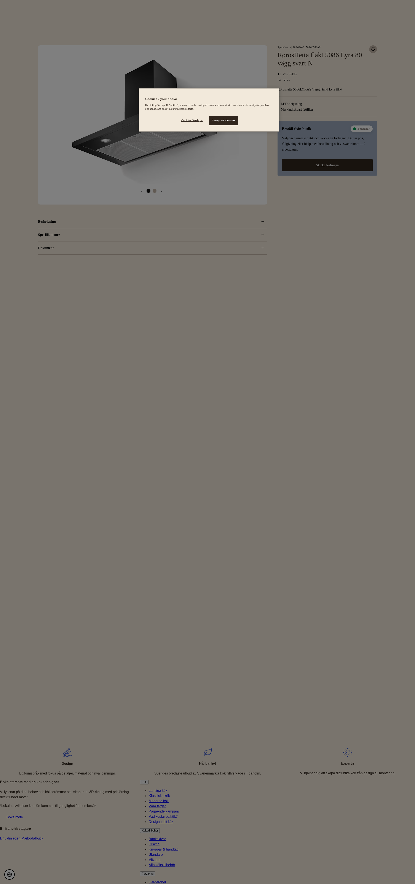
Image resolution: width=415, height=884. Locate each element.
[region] (209, 110)
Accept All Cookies (223, 120)
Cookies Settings (192, 120)
